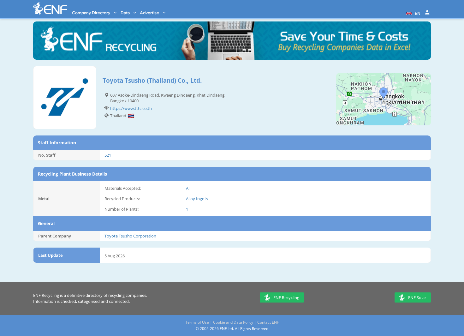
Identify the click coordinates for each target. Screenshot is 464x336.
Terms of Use (197, 322)
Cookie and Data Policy (233, 322)
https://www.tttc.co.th (131, 108)
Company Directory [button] (91, 12)
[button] (412, 12)
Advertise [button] (150, 12)
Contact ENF (268, 322)
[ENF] (50, 8)
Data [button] (126, 12)
